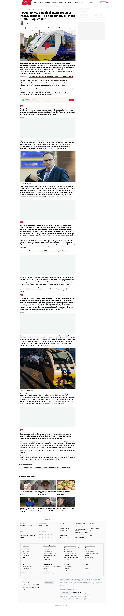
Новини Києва (37, 2)
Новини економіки (90, 546)
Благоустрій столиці (57, 2)
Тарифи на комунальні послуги (92, 553)
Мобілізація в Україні (70, 546)
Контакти (92, 523)
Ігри (91, 535)
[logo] (26, 3)
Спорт (86, 564)
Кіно (24, 564)
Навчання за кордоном (48, 574)
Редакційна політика (64, 528)
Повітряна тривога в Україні (50, 553)
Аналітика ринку (68, 566)
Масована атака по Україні (49, 555)
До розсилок (48, 582)
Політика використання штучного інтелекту (80, 526)
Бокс (86, 566)
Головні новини (26, 547)
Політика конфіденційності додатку (81, 530)
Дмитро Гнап (28, 23)
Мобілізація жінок (68, 551)
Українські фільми (27, 568)
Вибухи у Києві (69, 2)
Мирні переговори (47, 551)
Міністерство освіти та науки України (52, 566)
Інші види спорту (89, 574)
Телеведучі (62, 533)
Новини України (26, 549)
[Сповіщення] (96, 3)
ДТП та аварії (46, 2)
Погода (24, 557)
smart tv (80, 598)
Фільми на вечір (26, 570)
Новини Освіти (47, 564)
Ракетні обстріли (47, 547)
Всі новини (26, 546)
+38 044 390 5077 (43, 525)
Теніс (86, 570)
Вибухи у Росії (46, 557)
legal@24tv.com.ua (77, 592)
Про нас (62, 523)
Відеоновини (26, 553)
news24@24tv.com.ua (26, 525)
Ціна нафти (87, 547)
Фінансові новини (89, 551)
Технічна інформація (79, 537)
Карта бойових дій (47, 549)
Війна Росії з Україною (49, 546)
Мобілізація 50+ (68, 549)
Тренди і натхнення (68, 570)
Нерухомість (67, 564)
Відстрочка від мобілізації (70, 555)
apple (71, 598)
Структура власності (94, 528)
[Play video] (48, 45)
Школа (45, 568)
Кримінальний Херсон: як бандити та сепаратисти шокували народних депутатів (47, 451)
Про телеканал (63, 530)
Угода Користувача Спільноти (81, 532)
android (64, 598)
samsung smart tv (88, 598)
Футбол (87, 568)
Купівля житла (67, 568)
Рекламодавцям (63, 535)
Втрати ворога (46, 559)
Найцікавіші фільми (27, 566)
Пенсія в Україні (89, 557)
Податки (87, 555)
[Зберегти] (70, 28)
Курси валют (88, 549)
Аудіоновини (26, 555)
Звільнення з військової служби (71, 547)
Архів (91, 530)
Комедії (24, 572)
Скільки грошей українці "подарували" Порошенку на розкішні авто (51, 76)
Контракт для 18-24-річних (70, 553)
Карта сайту (92, 533)
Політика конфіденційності (81, 523)
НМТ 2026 (45, 570)
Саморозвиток (46, 572)
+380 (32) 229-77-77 (68, 590)
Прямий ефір (26, 551)
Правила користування (65, 537)
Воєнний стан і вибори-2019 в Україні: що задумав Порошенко (49, 251)
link (40, 534)
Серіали (24, 574)
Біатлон (87, 572)
